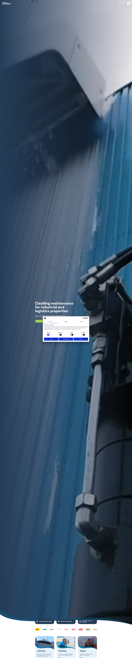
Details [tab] (66, 321)
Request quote (39, 321)
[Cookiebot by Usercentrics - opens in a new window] (83, 318)
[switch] (60, 335)
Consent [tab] (50, 321)
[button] (122, 3)
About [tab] (81, 321)
